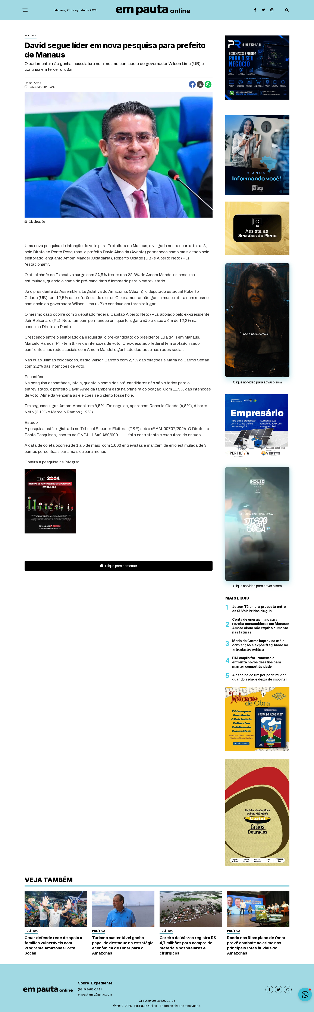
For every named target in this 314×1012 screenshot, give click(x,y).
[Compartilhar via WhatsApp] (208, 84)
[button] (305, 994)
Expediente (102, 1000)
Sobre (83, 1000)
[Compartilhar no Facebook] (192, 84)
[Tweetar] (200, 84)
